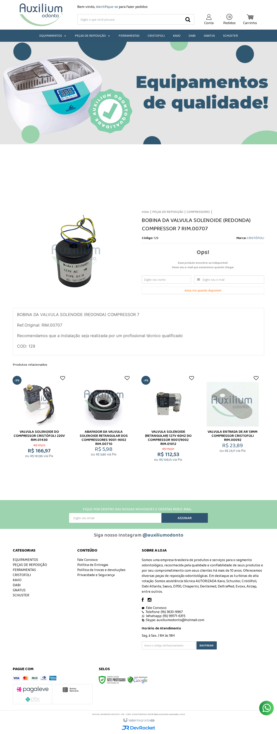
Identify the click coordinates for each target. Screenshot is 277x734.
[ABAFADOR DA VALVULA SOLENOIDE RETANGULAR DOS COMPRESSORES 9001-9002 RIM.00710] (104, 427)
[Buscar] (187, 19)
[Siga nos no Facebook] (145, 600)
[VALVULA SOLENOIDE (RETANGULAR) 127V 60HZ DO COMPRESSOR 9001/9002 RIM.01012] (168, 427)
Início (145, 211)
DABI (17, 585)
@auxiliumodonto (163, 535)
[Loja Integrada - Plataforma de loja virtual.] (138, 720)
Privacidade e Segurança (96, 575)
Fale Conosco (87, 559)
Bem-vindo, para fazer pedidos (112, 6)
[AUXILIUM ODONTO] (42, 14)
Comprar (42, 452)
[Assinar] (184, 518)
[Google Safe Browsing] (137, 679)
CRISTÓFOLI (255, 238)
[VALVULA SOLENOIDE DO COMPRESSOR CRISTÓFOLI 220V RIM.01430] (39, 427)
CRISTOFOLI (22, 575)
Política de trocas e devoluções (101, 569)
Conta (209, 23)
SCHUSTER (21, 595)
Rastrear (207, 645)
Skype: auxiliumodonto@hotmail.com (175, 620)
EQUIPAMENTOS (25, 559)
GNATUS (19, 590)
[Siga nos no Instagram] (152, 600)
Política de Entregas (92, 564)
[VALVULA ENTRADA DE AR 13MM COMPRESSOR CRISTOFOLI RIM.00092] (232, 427)
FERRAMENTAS (24, 569)
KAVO (17, 580)
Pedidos (229, 23)
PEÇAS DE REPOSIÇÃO (167, 211)
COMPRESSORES (198, 211)
